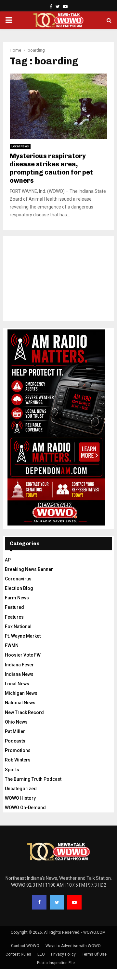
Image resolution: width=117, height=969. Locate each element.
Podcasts (15, 740)
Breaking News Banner (29, 569)
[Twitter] (57, 902)
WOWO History (20, 798)
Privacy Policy (63, 954)
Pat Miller (15, 731)
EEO (41, 954)
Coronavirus (18, 578)
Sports (12, 769)
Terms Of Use (94, 954)
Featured (14, 607)
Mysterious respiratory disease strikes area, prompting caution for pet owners (51, 168)
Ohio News (16, 722)
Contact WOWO (25, 946)
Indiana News (19, 674)
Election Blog (19, 588)
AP (8, 559)
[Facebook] (39, 902)
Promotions (18, 750)
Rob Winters (18, 759)
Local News (20, 146)
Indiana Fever (19, 664)
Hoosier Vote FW (23, 655)
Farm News (17, 597)
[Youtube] (74, 902)
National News (20, 702)
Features (14, 617)
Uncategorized (21, 788)
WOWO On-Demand (25, 807)
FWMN (12, 645)
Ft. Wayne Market (23, 636)
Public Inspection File (56, 963)
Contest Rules (18, 954)
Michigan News (21, 693)
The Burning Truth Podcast (33, 779)
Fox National (18, 626)
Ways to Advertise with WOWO (73, 946)
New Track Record (24, 712)
